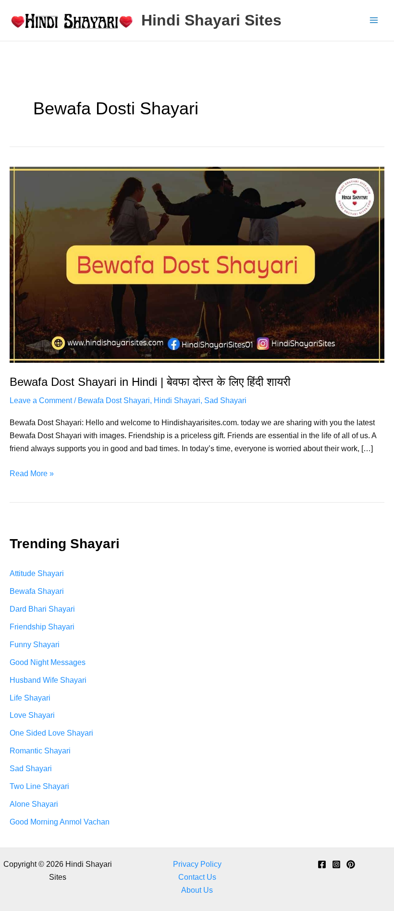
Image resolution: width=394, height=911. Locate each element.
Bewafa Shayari (37, 591)
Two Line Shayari (39, 786)
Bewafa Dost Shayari (114, 400)
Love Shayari (32, 715)
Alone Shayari (34, 804)
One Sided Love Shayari (51, 732)
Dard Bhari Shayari (42, 608)
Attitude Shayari (37, 573)
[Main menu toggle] (373, 20)
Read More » (32, 474)
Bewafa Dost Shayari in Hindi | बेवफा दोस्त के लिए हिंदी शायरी (150, 382)
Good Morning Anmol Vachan (60, 821)
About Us (197, 890)
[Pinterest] (350, 864)
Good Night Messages (48, 662)
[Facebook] (322, 864)
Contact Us (197, 877)
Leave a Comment (41, 400)
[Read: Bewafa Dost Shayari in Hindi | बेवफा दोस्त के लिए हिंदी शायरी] (197, 263)
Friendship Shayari (42, 626)
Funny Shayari (35, 644)
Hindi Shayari (177, 400)
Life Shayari (30, 697)
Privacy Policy (197, 864)
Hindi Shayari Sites (211, 20)
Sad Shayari (225, 400)
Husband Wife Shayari (48, 680)
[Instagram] (336, 864)
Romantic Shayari (40, 750)
